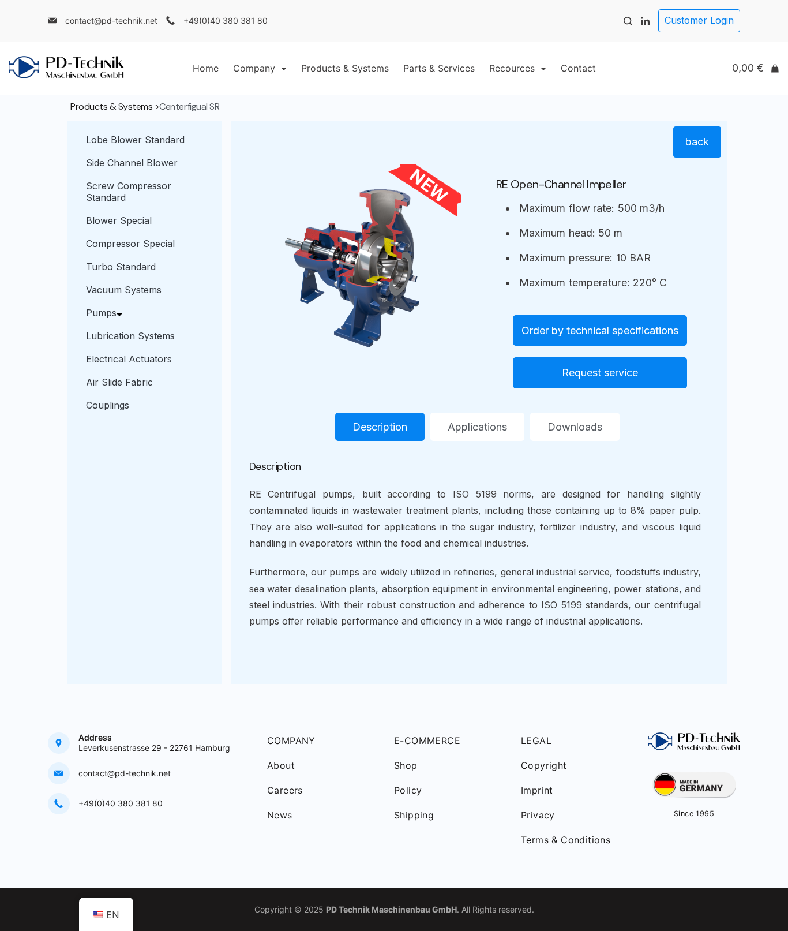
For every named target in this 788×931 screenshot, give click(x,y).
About (281, 765)
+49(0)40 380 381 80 (225, 20)
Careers (285, 790)
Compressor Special (130, 243)
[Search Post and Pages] (628, 21)
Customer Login (699, 20)
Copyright (544, 765)
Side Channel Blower (132, 163)
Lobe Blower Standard (135, 139)
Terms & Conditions (565, 840)
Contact (578, 68)
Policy (408, 790)
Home (206, 68)
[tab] (380, 427)
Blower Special (119, 220)
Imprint (537, 790)
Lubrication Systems (130, 336)
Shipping (414, 815)
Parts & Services (439, 68)
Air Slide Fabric (119, 382)
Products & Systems (345, 68)
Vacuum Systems (124, 290)
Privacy (538, 815)
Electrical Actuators (129, 359)
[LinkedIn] (645, 21)
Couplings (107, 405)
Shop (406, 765)
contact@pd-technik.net (111, 20)
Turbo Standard (121, 266)
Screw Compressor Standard (128, 191)
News (279, 815)
